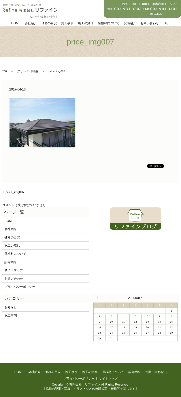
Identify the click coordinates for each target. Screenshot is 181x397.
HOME (16, 23)
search (166, 23)
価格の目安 (49, 23)
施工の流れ (85, 23)
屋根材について (108, 23)
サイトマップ (13, 270)
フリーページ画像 (28, 71)
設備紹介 (130, 23)
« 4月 (99, 298)
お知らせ (10, 307)
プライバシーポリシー (19, 286)
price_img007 (15, 192)
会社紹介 (31, 23)
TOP (5, 71)
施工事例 (67, 23)
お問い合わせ (149, 23)
